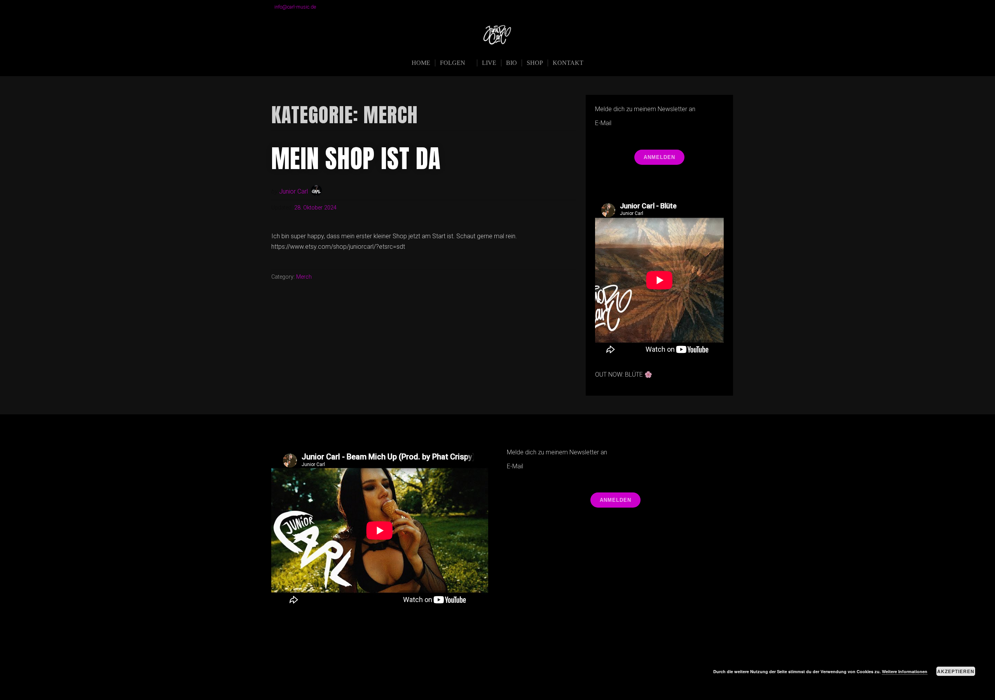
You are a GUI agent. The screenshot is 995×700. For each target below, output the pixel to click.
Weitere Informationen (904, 671)
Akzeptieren (955, 671)
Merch (304, 277)
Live (489, 62)
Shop (535, 62)
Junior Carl (293, 191)
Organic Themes (512, 682)
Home (421, 62)
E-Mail (603, 123)
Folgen (452, 62)
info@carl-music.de (295, 7)
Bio (511, 62)
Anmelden (659, 157)
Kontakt (568, 62)
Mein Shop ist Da (356, 158)
